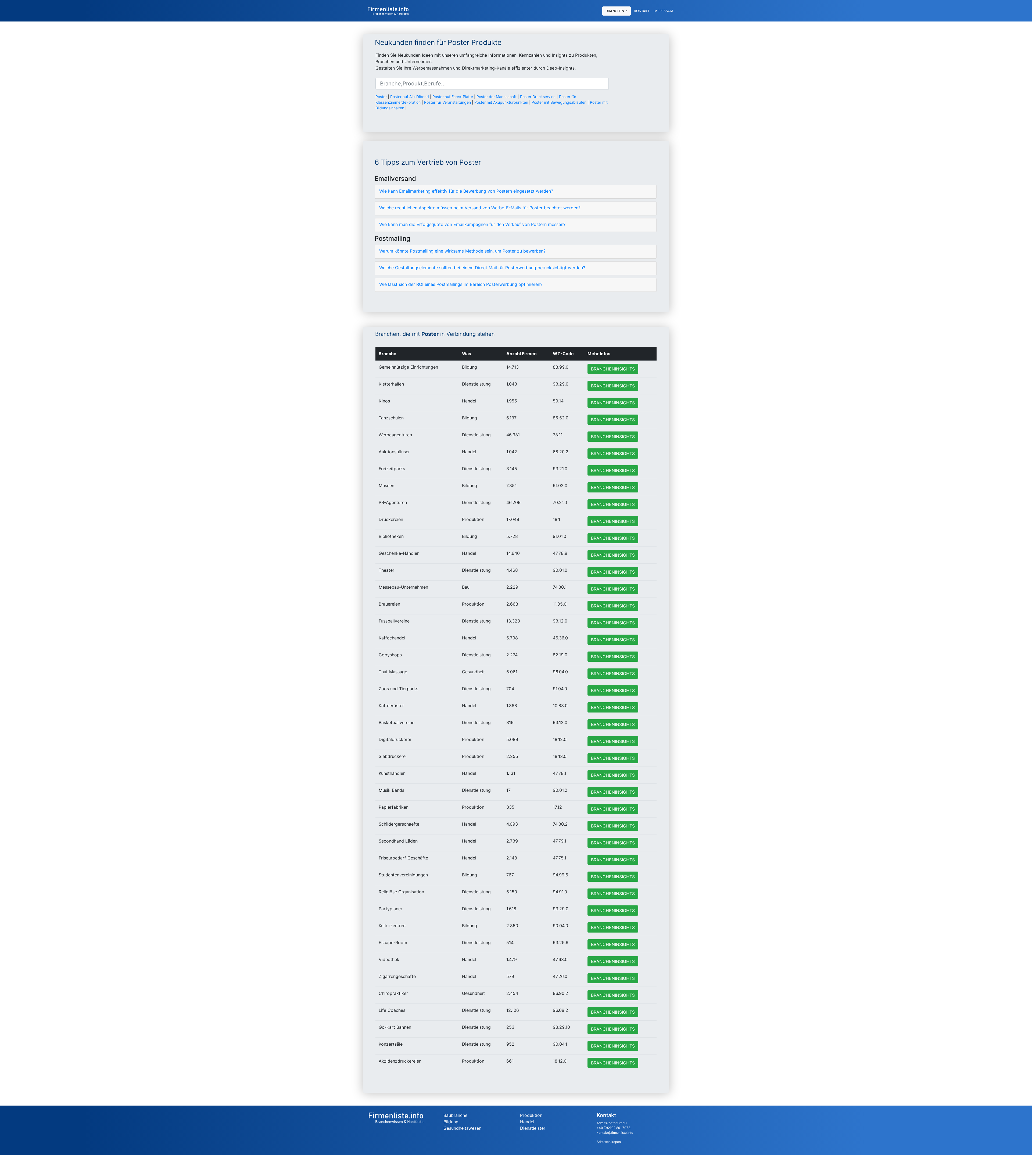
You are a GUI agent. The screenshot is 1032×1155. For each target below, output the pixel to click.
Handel (527, 1121)
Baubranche (455, 1115)
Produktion (531, 1115)
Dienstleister (532, 1128)
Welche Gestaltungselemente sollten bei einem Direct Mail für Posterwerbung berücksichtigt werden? (482, 267)
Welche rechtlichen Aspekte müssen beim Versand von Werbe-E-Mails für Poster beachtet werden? (479, 207)
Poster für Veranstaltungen (447, 102)
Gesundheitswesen (462, 1128)
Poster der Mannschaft (496, 96)
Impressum (663, 10)
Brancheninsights (613, 369)
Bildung (450, 1121)
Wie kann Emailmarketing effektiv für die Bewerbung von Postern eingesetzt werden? (466, 191)
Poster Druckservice (538, 96)
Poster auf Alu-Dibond (409, 96)
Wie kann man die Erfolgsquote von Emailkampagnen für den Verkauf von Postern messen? (472, 224)
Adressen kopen (609, 1142)
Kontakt (641, 10)
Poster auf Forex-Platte (452, 96)
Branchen (615, 10)
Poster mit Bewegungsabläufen (559, 102)
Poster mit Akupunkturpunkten (501, 102)
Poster (381, 96)
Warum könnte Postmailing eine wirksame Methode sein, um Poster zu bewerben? (462, 251)
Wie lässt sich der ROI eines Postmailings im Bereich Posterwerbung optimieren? (460, 284)
